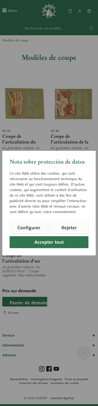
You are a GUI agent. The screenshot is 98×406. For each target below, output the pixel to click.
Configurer (28, 228)
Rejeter (69, 228)
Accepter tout (49, 242)
